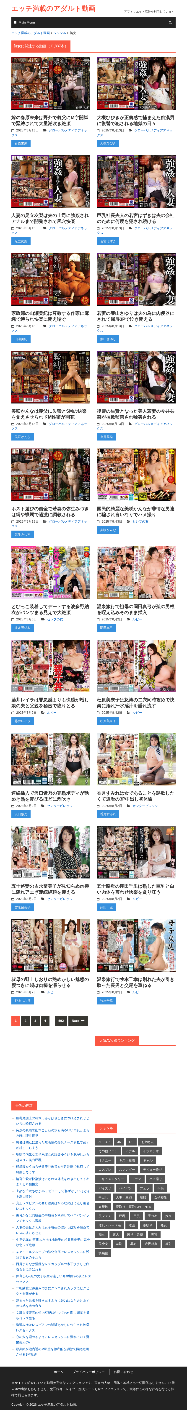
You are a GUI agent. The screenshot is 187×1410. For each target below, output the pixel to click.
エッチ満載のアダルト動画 (53, 8)
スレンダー (127, 1169)
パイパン (125, 1188)
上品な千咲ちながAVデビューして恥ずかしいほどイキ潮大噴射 (53, 1193)
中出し (103, 1197)
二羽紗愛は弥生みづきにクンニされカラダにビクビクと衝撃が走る (52, 1290)
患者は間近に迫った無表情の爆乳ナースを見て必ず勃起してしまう (52, 1145)
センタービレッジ (60, 806)
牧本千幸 (106, 1000)
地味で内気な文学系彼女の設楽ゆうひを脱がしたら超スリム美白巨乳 (52, 1157)
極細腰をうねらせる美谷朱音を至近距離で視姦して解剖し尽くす (52, 1169)
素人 (116, 1234)
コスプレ (105, 1169)
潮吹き (148, 1225)
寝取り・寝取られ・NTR (133, 1207)
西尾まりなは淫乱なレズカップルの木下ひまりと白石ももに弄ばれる (52, 1266)
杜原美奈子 (108, 721)
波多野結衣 (23, 628)
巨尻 (136, 1216)
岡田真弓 (106, 628)
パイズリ (105, 1188)
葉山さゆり (108, 339)
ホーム (58, 1372)
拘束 (168, 1216)
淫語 (132, 1225)
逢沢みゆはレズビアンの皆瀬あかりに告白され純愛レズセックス (52, 1327)
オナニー (105, 1160)
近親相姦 (151, 1244)
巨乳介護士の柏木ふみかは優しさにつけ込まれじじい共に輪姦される (52, 1120)
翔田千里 (106, 907)
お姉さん (147, 1142)
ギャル (148, 1160)
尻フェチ (105, 1216)
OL (131, 1142)
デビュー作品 (152, 1169)
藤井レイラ (23, 721)
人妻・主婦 (124, 1197)
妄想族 (103, 1207)
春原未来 (21, 143)
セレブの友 (140, 521)
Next (76, 1021)
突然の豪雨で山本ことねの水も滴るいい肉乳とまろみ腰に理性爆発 (52, 1133)
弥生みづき (23, 534)
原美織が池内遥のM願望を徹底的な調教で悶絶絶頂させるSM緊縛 (52, 1351)
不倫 (160, 1188)
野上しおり (23, 1000)
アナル (130, 1151)
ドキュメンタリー (111, 1179)
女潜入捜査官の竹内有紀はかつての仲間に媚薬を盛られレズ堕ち (52, 1315)
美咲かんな (23, 437)
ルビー (137, 619)
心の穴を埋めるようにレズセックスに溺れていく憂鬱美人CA (52, 1339)
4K (119, 1142)
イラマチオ (151, 1151)
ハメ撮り (155, 1179)
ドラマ (136, 1179)
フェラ (144, 1188)
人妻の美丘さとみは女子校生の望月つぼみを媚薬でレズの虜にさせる (52, 1230)
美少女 (103, 1244)
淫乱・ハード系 (110, 1225)
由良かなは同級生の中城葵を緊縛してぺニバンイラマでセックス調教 (52, 1218)
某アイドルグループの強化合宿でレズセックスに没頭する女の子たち (52, 1254)
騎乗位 (103, 1253)
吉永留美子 (23, 907)
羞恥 (119, 1244)
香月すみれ (108, 814)
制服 (143, 1197)
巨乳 (122, 1216)
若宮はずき (108, 241)
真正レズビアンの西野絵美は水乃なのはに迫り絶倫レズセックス (52, 1205)
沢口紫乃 (21, 814)
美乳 (154, 1234)
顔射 (168, 1244)
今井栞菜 (106, 437)
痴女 (102, 1234)
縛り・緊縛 (135, 1234)
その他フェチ (108, 1151)
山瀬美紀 (21, 339)
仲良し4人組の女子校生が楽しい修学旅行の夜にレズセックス (53, 1278)
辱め (133, 1244)
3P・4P (104, 1142)
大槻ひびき (108, 143)
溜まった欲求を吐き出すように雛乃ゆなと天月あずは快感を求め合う (52, 1303)
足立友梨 (21, 241)
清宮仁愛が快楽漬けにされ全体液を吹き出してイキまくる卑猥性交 (52, 1181)
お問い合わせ (123, 1372)
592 (61, 1021)
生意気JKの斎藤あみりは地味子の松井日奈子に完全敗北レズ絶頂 (53, 1242)
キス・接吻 (127, 1160)
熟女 (164, 1225)
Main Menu (27, 22)
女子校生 (160, 1197)
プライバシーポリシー (89, 1372)
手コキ (152, 1216)
